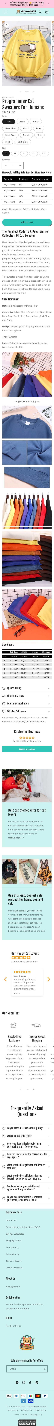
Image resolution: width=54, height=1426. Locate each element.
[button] (6, 12)
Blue (7, 141)
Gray (38, 128)
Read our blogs (13, 1325)
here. (26, 1308)
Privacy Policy (12, 1254)
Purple (26, 135)
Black (26, 128)
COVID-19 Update (14, 1267)
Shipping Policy (13, 1240)
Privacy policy (40, 1410)
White (36, 121)
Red (39, 135)
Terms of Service (14, 1261)
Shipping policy (36, 1415)
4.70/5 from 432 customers (24, 961)
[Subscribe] (44, 1368)
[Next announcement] (48, 4)
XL (33, 153)
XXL (44, 153)
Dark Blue (23, 141)
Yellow (8, 121)
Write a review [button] (27, 749)
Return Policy (12, 1247)
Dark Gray (10, 135)
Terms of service (21, 1415)
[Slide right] (33, 91)
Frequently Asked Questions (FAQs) (23, 1227)
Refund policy (26, 1410)
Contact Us (11, 1220)
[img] (28, 958)
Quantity (6, 159)
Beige (22, 121)
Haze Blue (10, 128)
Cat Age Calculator (15, 1233)
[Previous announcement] (5, 4)
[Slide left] (20, 91)
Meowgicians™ (13, 1286)
